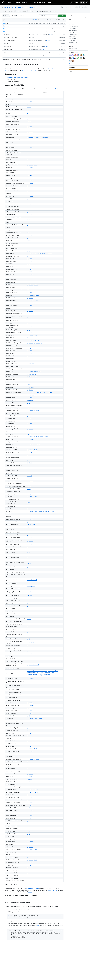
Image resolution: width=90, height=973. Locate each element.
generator (7, 31)
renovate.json (8, 55)
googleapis (7, 7)
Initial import (31, 37)
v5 (27, 730)
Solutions (16, 2)
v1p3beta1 (50, 392)
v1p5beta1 (43, 253)
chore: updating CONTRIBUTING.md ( (37, 40)
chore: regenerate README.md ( (36, 46)
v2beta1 (29, 121)
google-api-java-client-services (23, 7)
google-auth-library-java (32, 888)
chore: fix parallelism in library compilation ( (39, 34)
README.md (8, 46)
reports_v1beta (31, 676)
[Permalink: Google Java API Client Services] (4, 65)
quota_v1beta (50, 674)
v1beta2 (36, 178)
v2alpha (33, 303)
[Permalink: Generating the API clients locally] (4, 903)
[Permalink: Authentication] (4, 885)
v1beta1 (31, 147)
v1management (31, 586)
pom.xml (7, 52)
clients (6, 29)
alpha (28, 290)
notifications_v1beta (49, 672)
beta (31, 400)
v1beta (30, 101)
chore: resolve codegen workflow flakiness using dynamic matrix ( (44, 23)
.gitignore (7, 34)
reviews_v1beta (40, 676)
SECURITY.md (8, 49)
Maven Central (55, 88)
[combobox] (48, 16)
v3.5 (28, 232)
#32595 (35, 19)
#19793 (48, 40)
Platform (8, 2)
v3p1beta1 (32, 374)
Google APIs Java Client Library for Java (18, 77)
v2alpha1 (38, 371)
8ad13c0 (47, 19)
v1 (27, 95)
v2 (27, 104)
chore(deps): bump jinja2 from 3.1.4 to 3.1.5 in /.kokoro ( (41, 26)
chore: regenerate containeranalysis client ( (23, 19)
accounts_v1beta (31, 671)
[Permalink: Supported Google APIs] (4, 85)
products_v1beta (31, 674)
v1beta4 (31, 350)
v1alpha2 (31, 295)
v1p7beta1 (50, 253)
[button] (62, 915)
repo (38, 925)
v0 (27, 787)
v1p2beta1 (43, 392)
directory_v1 (39, 137)
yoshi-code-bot (9, 19)
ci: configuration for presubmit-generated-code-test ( (41, 55)
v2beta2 (31, 376)
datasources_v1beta (53, 671)
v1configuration (31, 592)
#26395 (50, 34)
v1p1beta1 (37, 253)
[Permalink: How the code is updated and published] (4, 895)
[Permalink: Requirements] (4, 74)
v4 (27, 150)
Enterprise (42, 2)
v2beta (34, 290)
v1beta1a (31, 340)
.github (7, 23)
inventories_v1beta (32, 672)
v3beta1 (31, 389)
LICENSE (7, 43)
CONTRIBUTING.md (10, 40)
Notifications (66, 7)
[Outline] (64, 59)
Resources (24, 2)
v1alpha (29, 106)
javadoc (30, 891)
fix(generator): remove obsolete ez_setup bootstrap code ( (42, 31)
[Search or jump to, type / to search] (71, 2)
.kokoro (7, 26)
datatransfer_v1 (31, 137)
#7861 (42, 49)
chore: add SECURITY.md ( (35, 49)
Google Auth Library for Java (29, 70)
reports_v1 (46, 137)
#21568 (55, 55)
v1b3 (28, 431)
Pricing (49, 2)
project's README (52, 890)
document (9, 899)
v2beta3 (36, 376)
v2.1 (28, 413)
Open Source (33, 2)
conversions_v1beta (41, 671)
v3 (29, 219)
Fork (75, 7)
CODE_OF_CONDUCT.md (11, 37)
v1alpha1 (29, 175)
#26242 (45, 46)
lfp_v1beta (40, 672)
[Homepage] (3, 2)
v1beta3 (36, 284)
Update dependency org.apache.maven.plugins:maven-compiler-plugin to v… (47, 52)
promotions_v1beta (41, 674)
